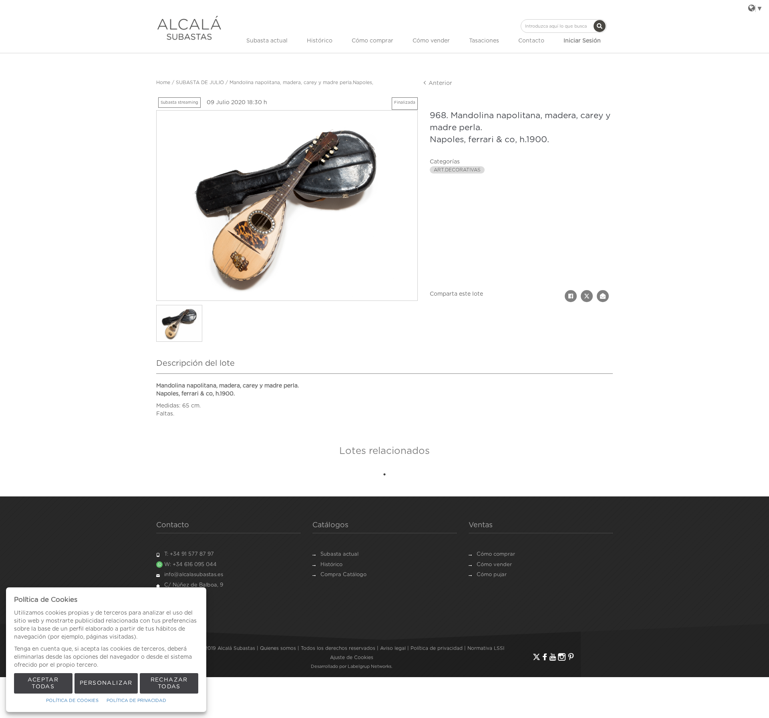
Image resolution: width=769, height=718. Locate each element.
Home (163, 82)
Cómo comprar (372, 41)
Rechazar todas (169, 683)
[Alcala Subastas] (189, 27)
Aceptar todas (43, 683)
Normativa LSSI (485, 648)
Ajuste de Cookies (351, 657)
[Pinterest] (571, 657)
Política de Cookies (72, 700)
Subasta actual (267, 41)
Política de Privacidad (136, 700)
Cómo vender (431, 41)
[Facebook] (545, 656)
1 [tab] (384, 474)
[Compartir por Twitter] (587, 296)
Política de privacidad (437, 648)
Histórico (319, 41)
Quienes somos (278, 648)
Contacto (531, 41)
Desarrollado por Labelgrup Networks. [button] (352, 666)
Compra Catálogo (343, 574)
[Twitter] (536, 657)
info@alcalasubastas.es (193, 574)
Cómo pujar (492, 574)
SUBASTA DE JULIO (200, 82)
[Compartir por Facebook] (571, 296)
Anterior (439, 83)
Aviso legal (393, 648)
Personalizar (106, 683)
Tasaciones (484, 41)
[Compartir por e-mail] (603, 296)
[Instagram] (562, 657)
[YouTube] (552, 657)
